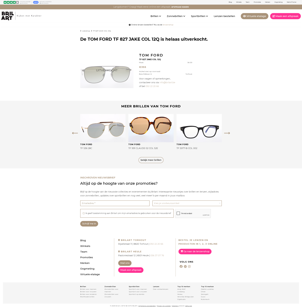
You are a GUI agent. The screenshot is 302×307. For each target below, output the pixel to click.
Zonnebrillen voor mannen (111, 290)
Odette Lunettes (207, 289)
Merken (267, 2)
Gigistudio (181, 299)
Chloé (203, 292)
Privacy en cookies (164, 306)
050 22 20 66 (152, 86)
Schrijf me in (89, 223)
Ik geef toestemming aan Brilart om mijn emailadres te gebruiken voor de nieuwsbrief (128, 213)
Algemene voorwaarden (147, 306)
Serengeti (204, 294)
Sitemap (175, 306)
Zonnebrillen (175, 16)
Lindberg (181, 292)
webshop (86, 31)
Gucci (203, 297)
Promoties (257, 2)
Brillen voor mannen (88, 289)
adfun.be (188, 306)
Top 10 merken (183, 286)
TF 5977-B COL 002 (186, 148)
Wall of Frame (291, 2)
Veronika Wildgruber (185, 297)
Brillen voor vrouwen (88, 292)
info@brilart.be (167, 82)
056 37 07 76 (157, 255)
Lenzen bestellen (224, 16)
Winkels (238, 2)
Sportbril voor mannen (138, 289)
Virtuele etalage (256, 16)
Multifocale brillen (87, 297)
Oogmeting (278, 2)
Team (248, 2)
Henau (179, 294)
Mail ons (124, 263)
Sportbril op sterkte (136, 294)
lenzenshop (168, 25)
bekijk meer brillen (151, 160)
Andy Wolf (181, 289)
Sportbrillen (198, 16)
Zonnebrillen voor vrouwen (111, 295)
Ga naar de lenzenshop (196, 251)
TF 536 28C (86, 148)
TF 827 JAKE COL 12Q (102, 31)
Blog (230, 2)
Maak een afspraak (286, 16)
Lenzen (156, 286)
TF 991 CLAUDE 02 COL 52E (143, 148)
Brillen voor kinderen (88, 294)
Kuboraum (205, 299)
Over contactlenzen (160, 289)
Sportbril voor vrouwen (138, 292)
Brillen (155, 16)
